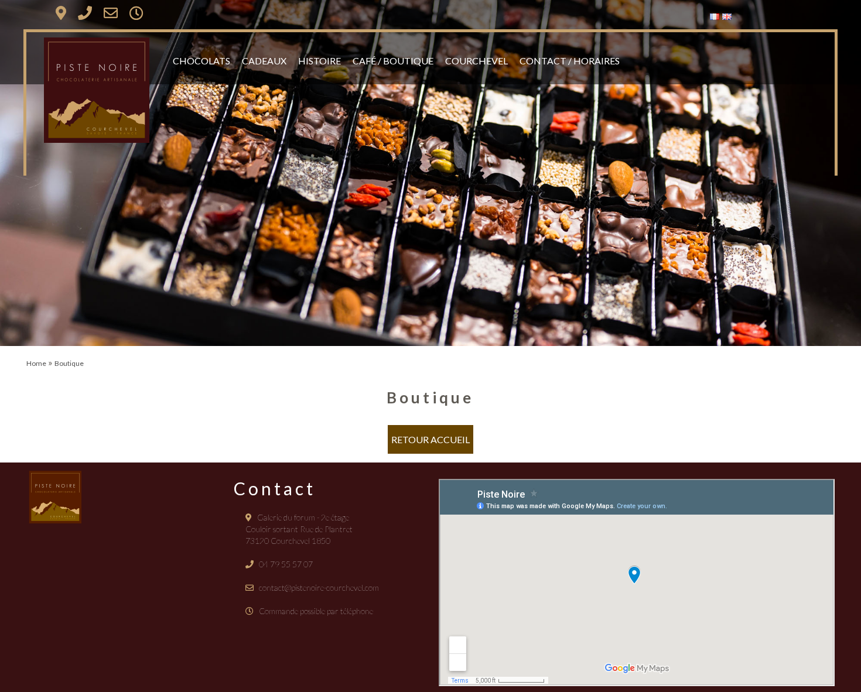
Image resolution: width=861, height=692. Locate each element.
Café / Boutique (393, 60)
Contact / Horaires (570, 60)
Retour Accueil (430, 439)
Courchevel (476, 60)
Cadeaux (264, 60)
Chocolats (201, 60)
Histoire (319, 60)
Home (36, 363)
